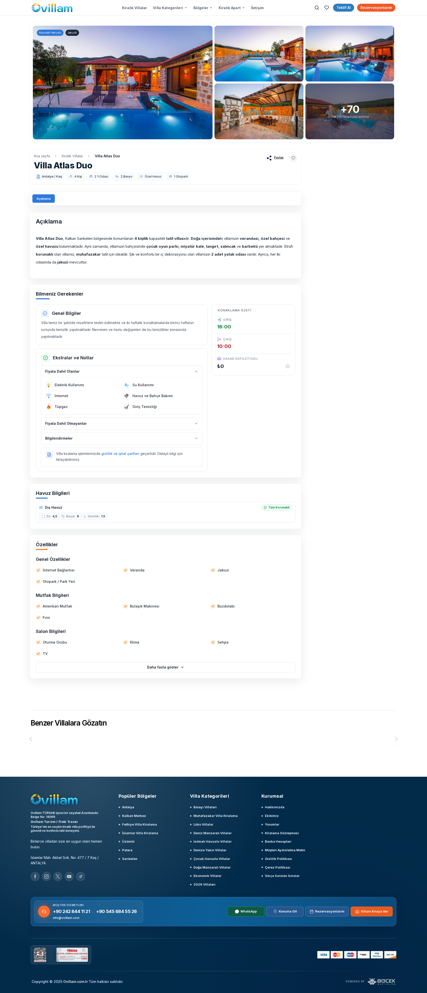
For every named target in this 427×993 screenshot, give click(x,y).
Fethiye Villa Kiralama (139, 824)
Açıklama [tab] (44, 199)
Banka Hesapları (278, 841)
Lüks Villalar (203, 824)
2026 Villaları (204, 884)
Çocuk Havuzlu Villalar (211, 859)
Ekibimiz (272, 816)
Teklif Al (344, 7)
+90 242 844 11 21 (71, 911)
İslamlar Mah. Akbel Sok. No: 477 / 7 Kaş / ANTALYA (65, 860)
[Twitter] (57, 876)
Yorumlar (272, 824)
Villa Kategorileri (168, 8)
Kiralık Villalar (134, 8)
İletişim (257, 8)
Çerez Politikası (277, 867)
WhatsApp (248, 911)
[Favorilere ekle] (293, 158)
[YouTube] (69, 876)
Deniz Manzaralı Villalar (212, 833)
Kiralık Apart (230, 8)
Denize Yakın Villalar (209, 850)
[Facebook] (35, 876)
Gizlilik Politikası (278, 859)
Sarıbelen (129, 859)
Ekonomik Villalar (207, 876)
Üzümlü (128, 841)
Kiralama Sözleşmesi (282, 833)
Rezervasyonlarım (376, 7)
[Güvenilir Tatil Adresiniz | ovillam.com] (52, 7)
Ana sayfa (42, 156)
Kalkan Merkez (134, 816)
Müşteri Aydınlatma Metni (285, 850)
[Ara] (316, 7)
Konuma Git (288, 911)
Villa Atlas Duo (107, 156)
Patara (127, 850)
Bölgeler (200, 8)
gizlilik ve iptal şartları (120, 453)
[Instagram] (46, 876)
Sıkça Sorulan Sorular (282, 876)
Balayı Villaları (205, 807)
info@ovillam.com (66, 918)
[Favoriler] (326, 7)
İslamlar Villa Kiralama (140, 833)
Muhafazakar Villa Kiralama (215, 816)
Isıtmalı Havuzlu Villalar (212, 841)
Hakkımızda (274, 807)
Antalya (128, 807)
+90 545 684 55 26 (116, 911)
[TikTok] (80, 876)
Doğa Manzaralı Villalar (212, 867)
